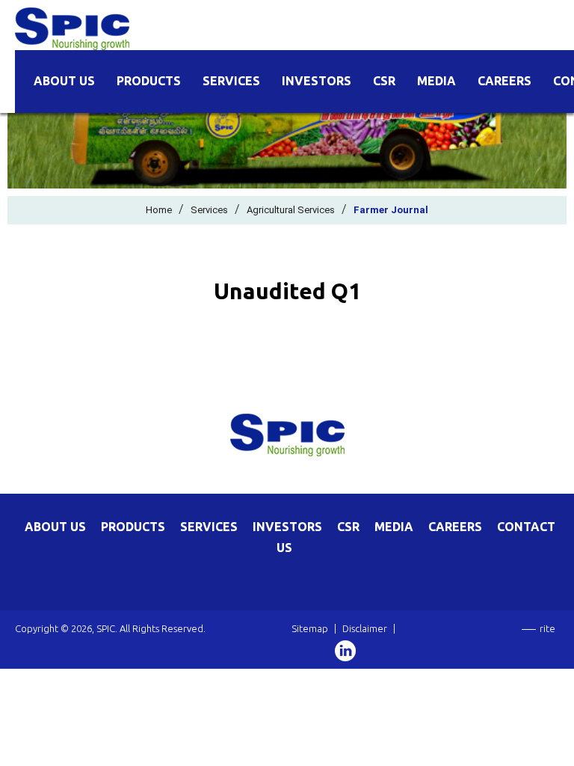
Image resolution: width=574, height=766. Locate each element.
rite (547, 628)
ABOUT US (55, 526)
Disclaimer (364, 628)
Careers (504, 81)
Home (159, 209)
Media (436, 81)
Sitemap (309, 628)
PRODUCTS (133, 526)
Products (149, 81)
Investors (316, 81)
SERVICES (209, 526)
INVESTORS (287, 526)
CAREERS (455, 526)
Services (231, 81)
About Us (64, 81)
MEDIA (393, 526)
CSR (384, 81)
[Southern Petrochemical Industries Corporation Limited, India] (72, 27)
